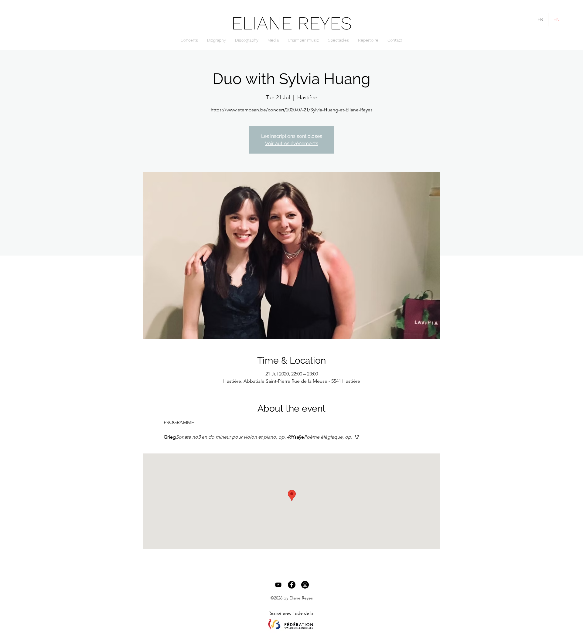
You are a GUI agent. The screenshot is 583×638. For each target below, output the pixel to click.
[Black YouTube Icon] (278, 585)
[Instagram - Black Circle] (305, 585)
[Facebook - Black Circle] (291, 585)
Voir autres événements (291, 143)
